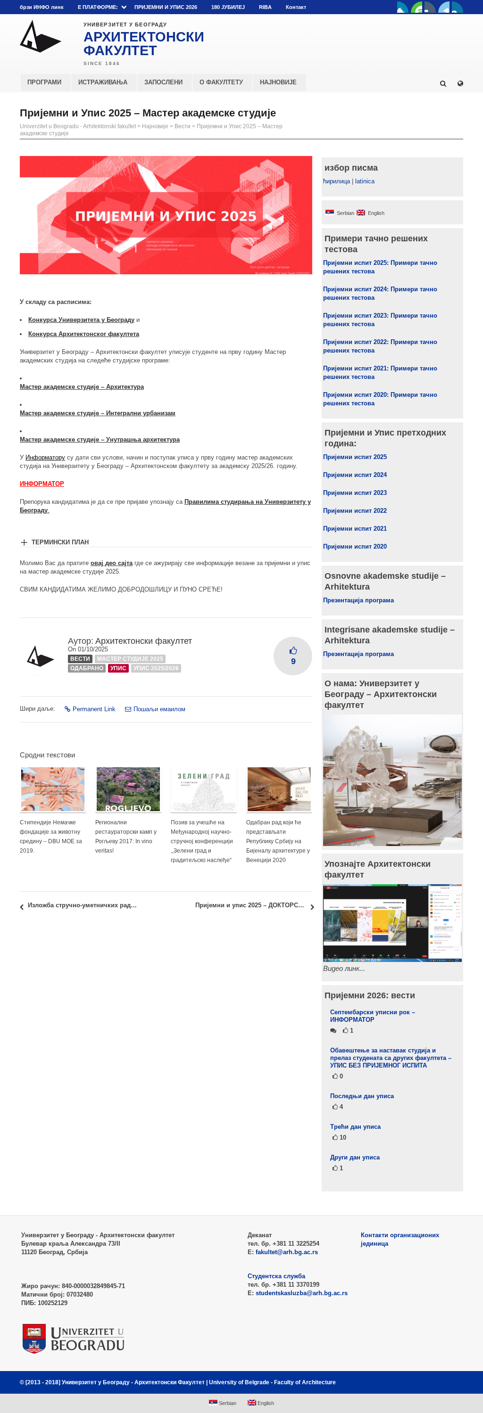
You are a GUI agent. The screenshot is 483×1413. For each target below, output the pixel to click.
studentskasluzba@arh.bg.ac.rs (302, 1293)
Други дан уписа (355, 1157)
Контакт (296, 7)
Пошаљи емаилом (159, 709)
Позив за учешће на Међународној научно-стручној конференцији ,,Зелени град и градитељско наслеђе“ (202, 841)
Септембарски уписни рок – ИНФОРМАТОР (372, 1016)
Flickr (430, 7)
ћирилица (336, 181)
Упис (118, 668)
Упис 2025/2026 (156, 668)
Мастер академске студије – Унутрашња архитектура (100, 439)
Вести (183, 126)
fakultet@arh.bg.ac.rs (287, 1252)
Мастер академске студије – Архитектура (82, 386)
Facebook (402, 7)
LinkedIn (444, 7)
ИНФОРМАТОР (42, 483)
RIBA (265, 7)
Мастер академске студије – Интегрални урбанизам (97, 413)
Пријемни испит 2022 (355, 510)
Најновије (155, 126)
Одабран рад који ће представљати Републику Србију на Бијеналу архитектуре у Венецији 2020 (278, 841)
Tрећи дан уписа (355, 1126)
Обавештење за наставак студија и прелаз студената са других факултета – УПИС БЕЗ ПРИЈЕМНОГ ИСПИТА (390, 1058)
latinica (365, 181)
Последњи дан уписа (362, 1096)
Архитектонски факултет (143, 641)
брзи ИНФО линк (42, 7)
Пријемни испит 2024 (355, 474)
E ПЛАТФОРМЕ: (98, 7)
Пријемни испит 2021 (355, 528)
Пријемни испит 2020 (355, 546)
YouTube (416, 7)
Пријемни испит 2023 (355, 492)
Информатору (45, 457)
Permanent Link (94, 709)
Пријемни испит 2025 (355, 456)
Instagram (457, 7)
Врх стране (438, 1382)
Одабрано (86, 668)
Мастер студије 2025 (130, 659)
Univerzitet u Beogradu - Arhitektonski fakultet (78, 126)
